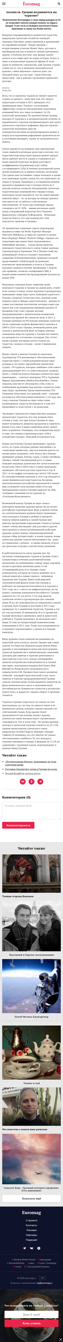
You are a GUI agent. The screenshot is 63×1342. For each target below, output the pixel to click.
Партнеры (31, 1235)
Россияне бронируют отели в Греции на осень (31, 769)
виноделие (44, 1259)
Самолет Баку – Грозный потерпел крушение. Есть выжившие (31, 1189)
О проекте (31, 1220)
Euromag (31, 3)
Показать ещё (31, 1198)
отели (17, 1266)
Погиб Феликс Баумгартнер (31, 1016)
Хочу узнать (31, 1323)
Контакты (31, 1225)
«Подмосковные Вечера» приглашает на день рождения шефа (30, 763)
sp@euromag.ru (44, 1283)
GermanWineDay (15, 1263)
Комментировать (18, 825)
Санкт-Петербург (47, 1263)
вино (30, 1263)
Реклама (31, 1230)
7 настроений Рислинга (37, 1266)
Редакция (31, 1239)
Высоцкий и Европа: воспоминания (31, 954)
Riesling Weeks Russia (23, 1259)
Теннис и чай (31, 1083)
